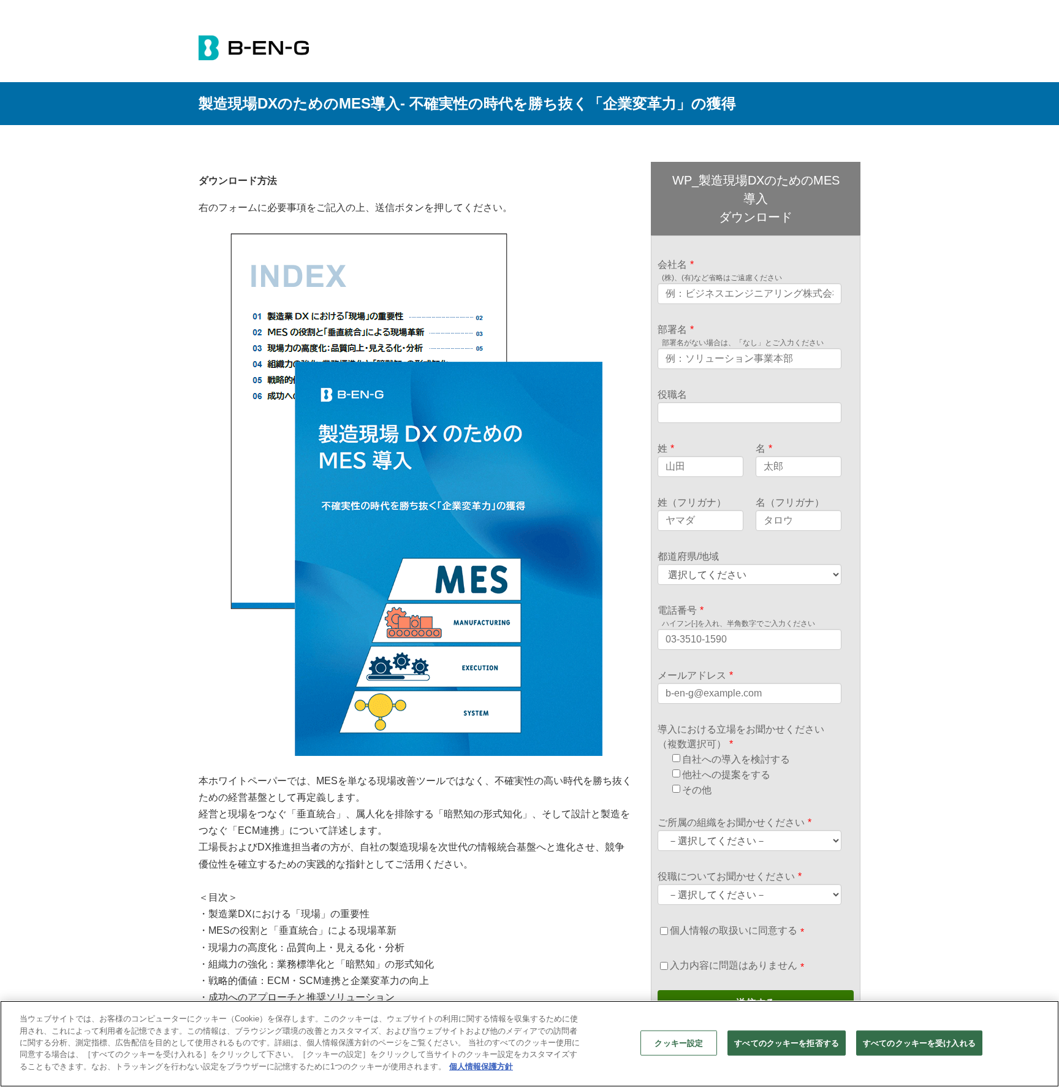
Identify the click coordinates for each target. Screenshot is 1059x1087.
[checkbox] (755, 774)
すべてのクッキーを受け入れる (919, 1042)
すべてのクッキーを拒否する (786, 1042)
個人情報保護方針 (481, 1066)
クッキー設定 (679, 1042)
